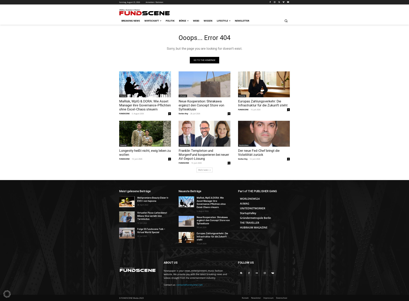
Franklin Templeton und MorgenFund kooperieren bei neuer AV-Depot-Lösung (204, 155)
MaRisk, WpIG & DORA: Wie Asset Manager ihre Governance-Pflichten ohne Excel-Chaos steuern (145, 105)
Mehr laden (203, 170)
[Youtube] (288, 2)
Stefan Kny (183, 113)
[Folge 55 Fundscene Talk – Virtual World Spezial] (127, 233)
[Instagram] (275, 2)
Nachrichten (243, 145)
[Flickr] (257, 273)
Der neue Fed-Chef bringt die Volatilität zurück (259, 153)
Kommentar (184, 145)
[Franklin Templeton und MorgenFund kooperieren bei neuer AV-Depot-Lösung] (204, 134)
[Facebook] (270, 2)
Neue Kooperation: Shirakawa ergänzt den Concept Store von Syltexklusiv (201, 105)
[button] (286, 21)
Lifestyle (183, 96)
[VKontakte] (273, 273)
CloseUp (123, 96)
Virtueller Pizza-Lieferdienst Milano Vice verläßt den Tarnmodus (152, 216)
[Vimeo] (283, 2)
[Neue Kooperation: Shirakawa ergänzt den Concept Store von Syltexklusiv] (204, 84)
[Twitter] (279, 2)
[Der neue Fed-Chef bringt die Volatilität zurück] (264, 134)
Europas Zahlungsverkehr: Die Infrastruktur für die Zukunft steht (263, 103)
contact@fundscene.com (189, 284)
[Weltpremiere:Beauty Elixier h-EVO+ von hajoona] (127, 201)
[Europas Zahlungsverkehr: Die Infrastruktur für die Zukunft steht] (264, 84)
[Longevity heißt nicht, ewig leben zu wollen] (145, 134)
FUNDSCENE (124, 113)
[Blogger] (241, 273)
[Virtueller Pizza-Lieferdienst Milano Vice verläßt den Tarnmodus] (127, 216)
